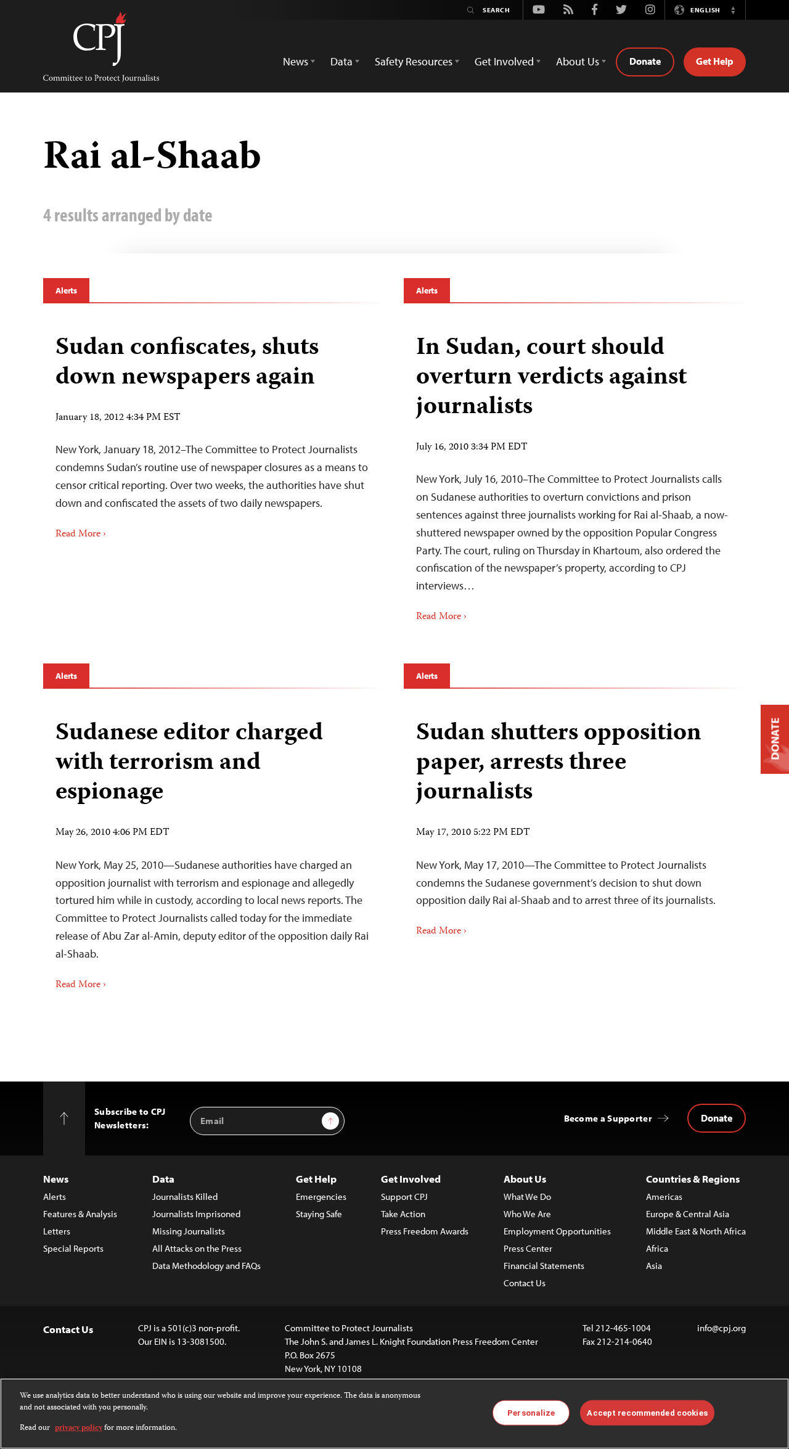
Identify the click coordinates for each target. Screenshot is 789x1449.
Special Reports (73, 1248)
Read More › (80, 535)
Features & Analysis (80, 1214)
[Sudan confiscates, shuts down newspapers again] (214, 432)
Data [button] (341, 61)
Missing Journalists (188, 1231)
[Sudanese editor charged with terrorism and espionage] (214, 851)
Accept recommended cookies (647, 1412)
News (55, 1178)
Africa (657, 1248)
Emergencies (321, 1196)
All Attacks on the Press (197, 1248)
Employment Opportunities (557, 1231)
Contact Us (525, 1283)
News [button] (295, 61)
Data (163, 1178)
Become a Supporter (608, 1118)
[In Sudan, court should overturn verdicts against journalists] (575, 474)
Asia (654, 1265)
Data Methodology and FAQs (206, 1265)
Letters (56, 1231)
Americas (664, 1196)
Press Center (528, 1248)
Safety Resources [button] (413, 61)
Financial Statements (544, 1265)
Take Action (403, 1214)
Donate (645, 61)
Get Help (715, 61)
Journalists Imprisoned (196, 1214)
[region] (394, 1413)
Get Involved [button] (504, 61)
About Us (525, 1178)
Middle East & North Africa (696, 1231)
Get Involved (411, 1178)
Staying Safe (319, 1214)
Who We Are (527, 1214)
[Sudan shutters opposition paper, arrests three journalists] (575, 824)
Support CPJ (404, 1196)
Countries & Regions (693, 1178)
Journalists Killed (185, 1196)
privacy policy (78, 1428)
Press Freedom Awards (424, 1231)
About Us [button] (577, 61)
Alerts (66, 290)
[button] (733, 10)
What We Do (527, 1196)
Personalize (531, 1412)
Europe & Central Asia (687, 1214)
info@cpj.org (721, 1328)
